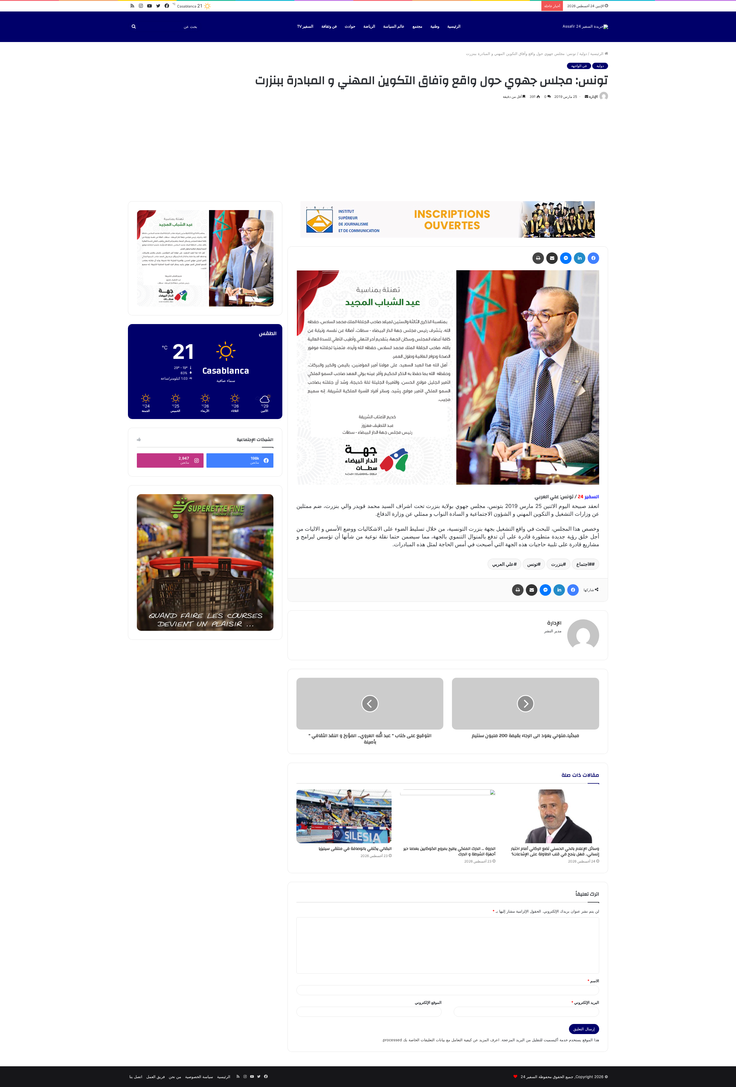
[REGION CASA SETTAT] (447, 377)
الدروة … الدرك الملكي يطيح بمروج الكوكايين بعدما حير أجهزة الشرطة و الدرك (449, 851)
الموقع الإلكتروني (428, 1002)
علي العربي (503, 564)
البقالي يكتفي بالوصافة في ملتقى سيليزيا (355, 848)
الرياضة (369, 26)
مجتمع (417, 26)
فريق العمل (155, 1076)
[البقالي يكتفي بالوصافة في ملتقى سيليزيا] (344, 816)
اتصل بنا (135, 1076)
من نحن (175, 1076)
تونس (532, 564)
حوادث (350, 26)
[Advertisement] (367, 149)
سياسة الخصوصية (199, 1076)
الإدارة (593, 96)
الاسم (593, 981)
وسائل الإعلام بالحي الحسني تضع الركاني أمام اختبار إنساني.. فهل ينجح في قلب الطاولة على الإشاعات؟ (555, 851)
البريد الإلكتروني (585, 1002)
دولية (583, 53)
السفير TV (305, 26)
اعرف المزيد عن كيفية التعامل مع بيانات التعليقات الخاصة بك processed (441, 1039)
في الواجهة (579, 66)
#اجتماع (584, 564)
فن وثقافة (329, 26)
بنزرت (557, 564)
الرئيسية (454, 26)
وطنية (434, 26)
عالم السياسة (394, 26)
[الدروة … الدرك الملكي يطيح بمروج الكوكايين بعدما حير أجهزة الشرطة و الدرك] (447, 816)
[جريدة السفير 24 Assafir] (585, 26)
